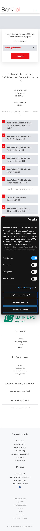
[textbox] (20, 48)
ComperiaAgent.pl (20, 444)
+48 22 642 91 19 (22, 484)
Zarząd (21, 344)
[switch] (34, 265)
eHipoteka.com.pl (20, 447)
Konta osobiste (20, 368)
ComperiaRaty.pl (20, 461)
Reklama (20, 508)
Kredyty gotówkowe (20, 371)
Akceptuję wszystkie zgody (20, 295)
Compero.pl (20, 457)
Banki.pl (18, 527)
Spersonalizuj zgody (20, 302)
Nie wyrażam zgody (20, 309)
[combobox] (20, 48)
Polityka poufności (20, 505)
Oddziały (21, 339)
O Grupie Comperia (20, 498)
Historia (20, 347)
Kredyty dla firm (20, 374)
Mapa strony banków (20, 518)
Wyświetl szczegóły (25, 288)
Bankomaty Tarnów (21, 342)
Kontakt (20, 511)
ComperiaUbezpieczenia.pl (20, 454)
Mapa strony (20, 515)
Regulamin (20, 502)
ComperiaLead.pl (20, 451)
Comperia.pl (20, 441)
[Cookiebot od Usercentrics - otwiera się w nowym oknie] (28, 219)
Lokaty (20, 365)
